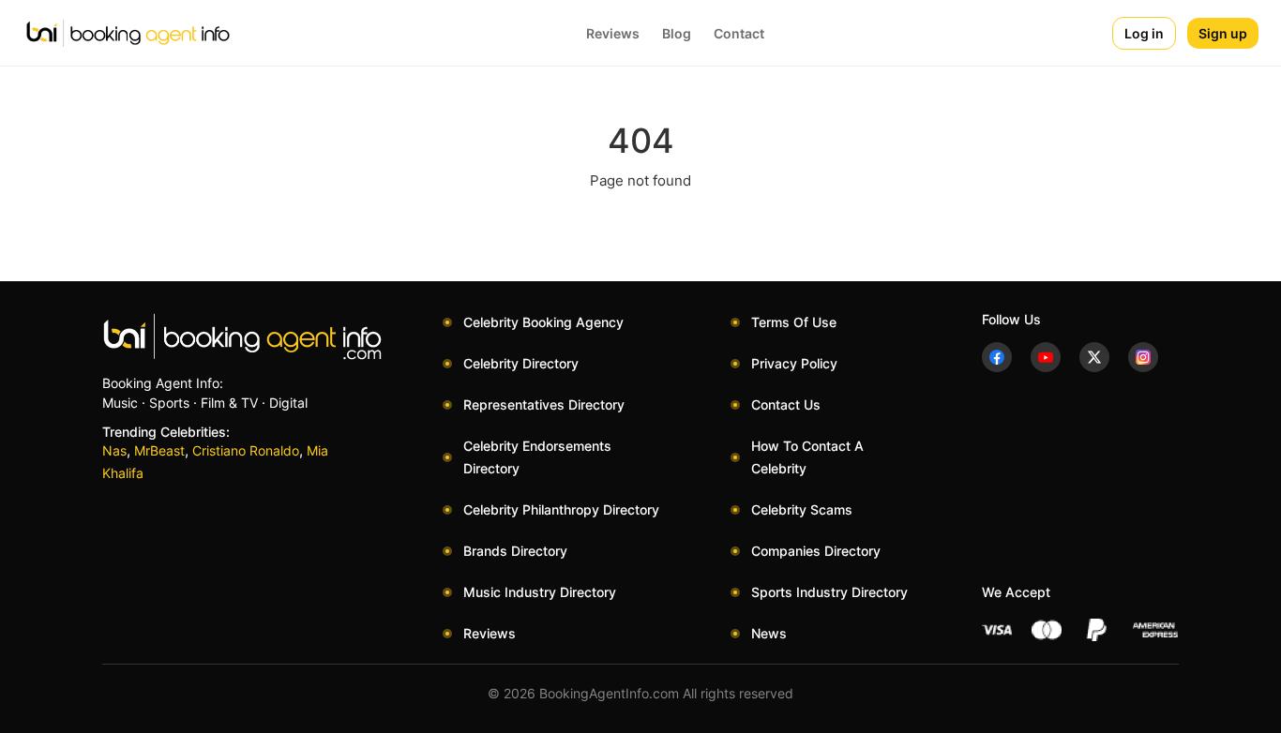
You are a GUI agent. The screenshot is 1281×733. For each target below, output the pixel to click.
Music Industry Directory (539, 592)
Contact (739, 33)
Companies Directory (816, 551)
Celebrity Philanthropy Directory (561, 509)
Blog (676, 33)
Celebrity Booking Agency (543, 322)
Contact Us (786, 404)
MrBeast (159, 450)
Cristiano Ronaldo (245, 450)
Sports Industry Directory (829, 592)
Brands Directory (515, 551)
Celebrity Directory (521, 363)
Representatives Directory (544, 404)
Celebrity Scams (801, 509)
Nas (114, 450)
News (769, 633)
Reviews (613, 33)
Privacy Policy (794, 363)
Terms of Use (793, 322)
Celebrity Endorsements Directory (537, 457)
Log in (1144, 33)
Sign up (1222, 33)
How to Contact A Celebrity (807, 457)
